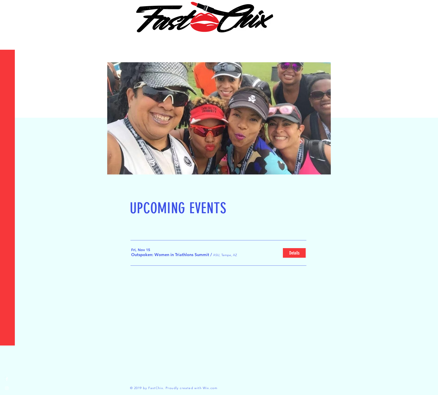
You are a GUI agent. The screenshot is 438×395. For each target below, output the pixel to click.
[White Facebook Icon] (7, 379)
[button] (8, 7)
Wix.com (210, 388)
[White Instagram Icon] (7, 388)
